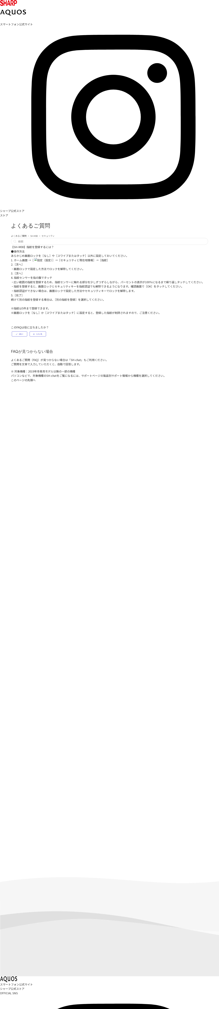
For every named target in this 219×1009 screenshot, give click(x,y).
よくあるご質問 (19, 235)
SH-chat (76, 360)
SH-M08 (34, 235)
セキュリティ (48, 235)
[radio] (19, 334)
